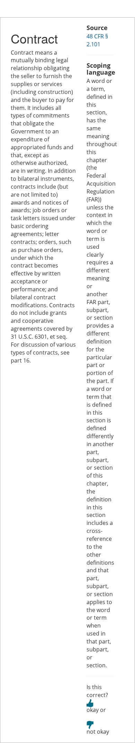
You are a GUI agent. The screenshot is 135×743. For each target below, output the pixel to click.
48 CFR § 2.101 (97, 40)
